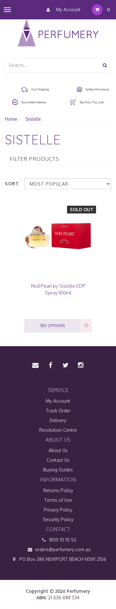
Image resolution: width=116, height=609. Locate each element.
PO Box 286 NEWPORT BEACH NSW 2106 (62, 559)
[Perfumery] (58, 33)
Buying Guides (58, 469)
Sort (12, 183)
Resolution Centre (58, 430)
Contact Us (58, 460)
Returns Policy (58, 490)
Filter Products (34, 159)
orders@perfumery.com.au (63, 549)
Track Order (58, 410)
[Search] (105, 65)
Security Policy (58, 519)
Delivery (58, 420)
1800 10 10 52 (62, 539)
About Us (58, 450)
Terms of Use (58, 500)
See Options (52, 325)
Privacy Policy (58, 509)
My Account (68, 9)
